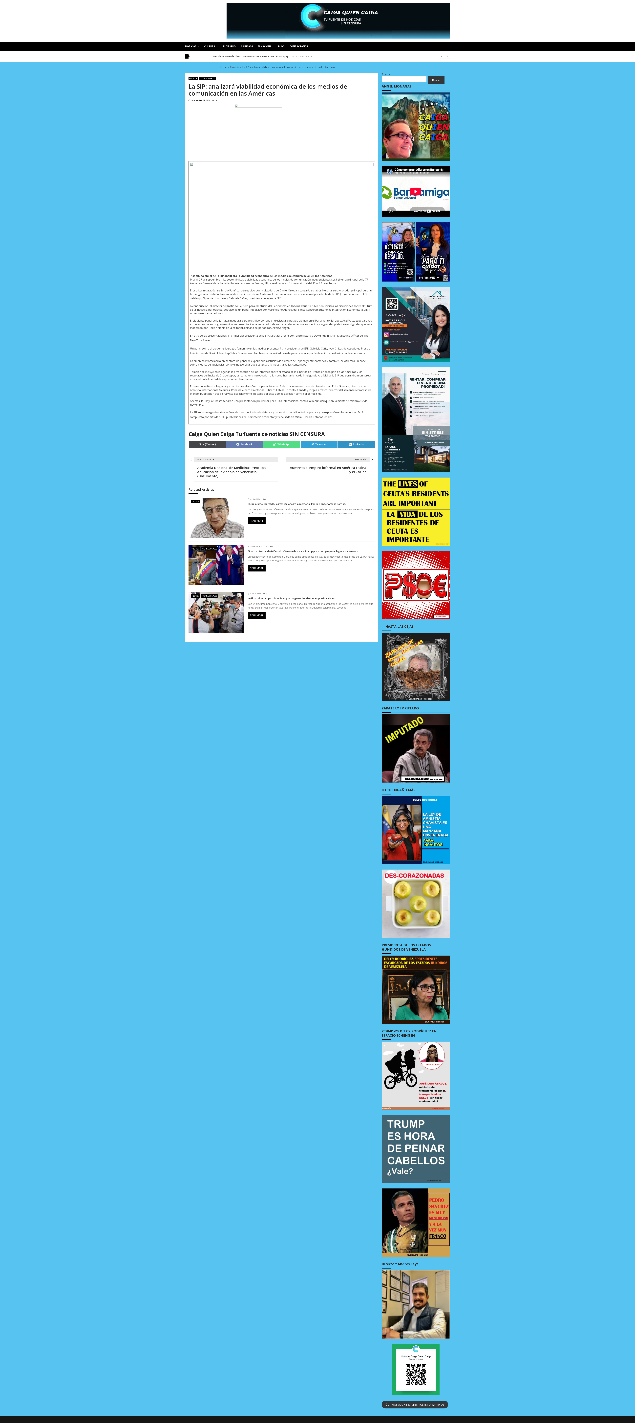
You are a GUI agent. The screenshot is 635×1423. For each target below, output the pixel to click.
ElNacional (265, 46)
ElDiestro (229, 46)
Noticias (190, 46)
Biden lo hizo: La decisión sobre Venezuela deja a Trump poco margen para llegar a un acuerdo (303, 551)
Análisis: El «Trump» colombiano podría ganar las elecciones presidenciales (291, 598)
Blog (281, 46)
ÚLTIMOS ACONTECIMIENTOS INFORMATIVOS (414, 1404)
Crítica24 (247, 46)
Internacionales (207, 78)
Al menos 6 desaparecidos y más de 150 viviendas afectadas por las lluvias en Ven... (260, 56)
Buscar (386, 74)
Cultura (209, 46)
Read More (256, 520)
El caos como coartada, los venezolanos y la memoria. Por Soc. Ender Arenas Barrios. (297, 504)
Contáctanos (299, 46)
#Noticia (193, 78)
